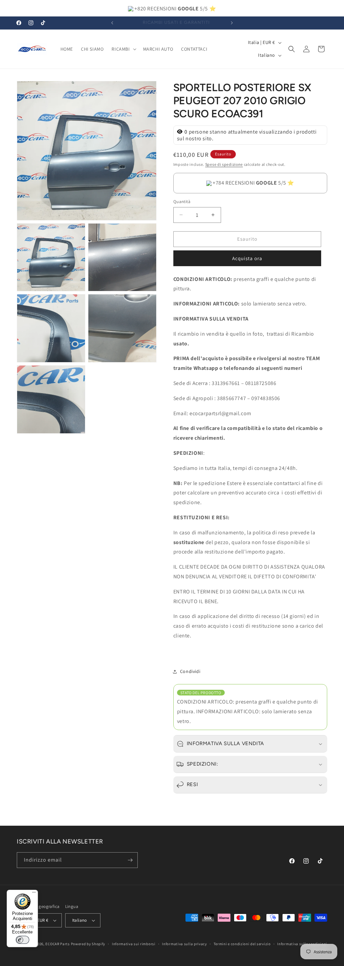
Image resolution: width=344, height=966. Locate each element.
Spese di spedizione (224, 164)
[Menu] (34, 894)
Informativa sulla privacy (184, 943)
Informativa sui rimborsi (134, 943)
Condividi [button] (190, 671)
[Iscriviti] (130, 860)
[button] (123, 49)
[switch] (22, 940)
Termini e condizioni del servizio (242, 943)
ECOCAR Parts (57, 943)
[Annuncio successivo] (231, 22)
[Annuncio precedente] (112, 22)
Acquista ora (247, 258)
